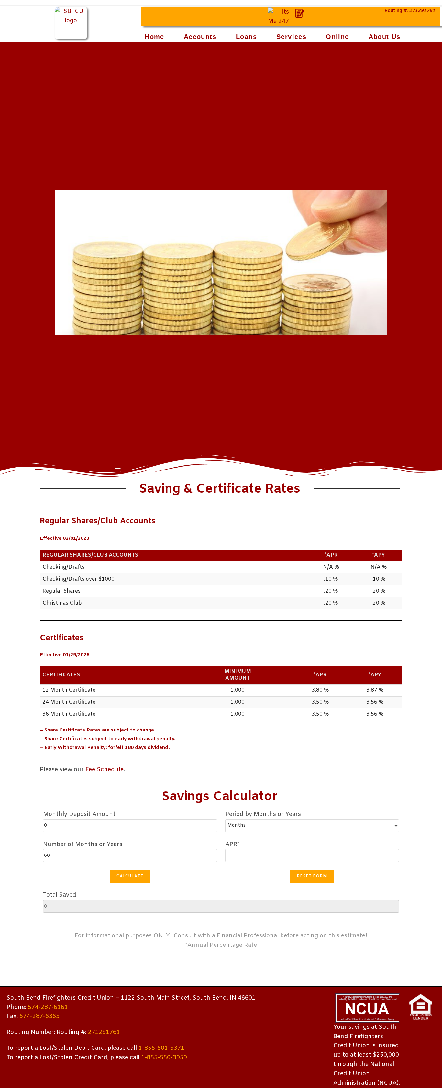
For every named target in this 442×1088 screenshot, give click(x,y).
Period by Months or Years (263, 814)
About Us (385, 36)
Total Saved (59, 895)
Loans (246, 36)
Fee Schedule (104, 770)
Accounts (200, 36)
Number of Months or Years (82, 844)
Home (154, 36)
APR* (232, 844)
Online (337, 36)
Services (291, 36)
